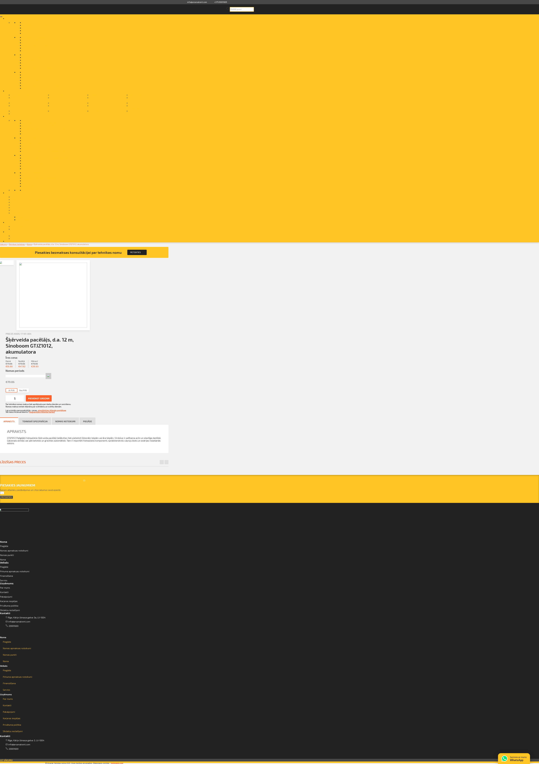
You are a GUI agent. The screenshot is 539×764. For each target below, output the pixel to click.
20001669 (13, 626)
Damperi (94, 94)
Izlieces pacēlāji (30, 60)
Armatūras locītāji (20, 94)
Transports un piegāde (22, 196)
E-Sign (14, 210)
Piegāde (4, 546)
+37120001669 (220, 2)
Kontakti (15, 235)
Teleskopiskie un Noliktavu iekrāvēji (40, 178)
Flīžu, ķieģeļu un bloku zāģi (35, 54)
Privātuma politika (9, 605)
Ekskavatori (56, 97)
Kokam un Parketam (32, 145)
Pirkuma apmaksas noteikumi (14, 571)
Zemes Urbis (17, 113)
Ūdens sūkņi (28, 88)
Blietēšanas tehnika (32, 30)
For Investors (13, 241)
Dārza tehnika (136, 94)
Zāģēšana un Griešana (33, 183)
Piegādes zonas (25, 217)
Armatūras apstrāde (32, 27)
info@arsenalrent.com (197, 2)
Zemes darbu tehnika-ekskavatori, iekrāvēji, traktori (48, 186)
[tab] (84, 637)
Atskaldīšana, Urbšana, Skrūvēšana (40, 125)
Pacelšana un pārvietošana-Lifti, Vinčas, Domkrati (47, 163)
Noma (9, 116)
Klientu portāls (18, 226)
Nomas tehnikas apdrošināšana (27, 199)
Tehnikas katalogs (17, 244)
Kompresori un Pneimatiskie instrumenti (42, 148)
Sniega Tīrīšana (30, 190)
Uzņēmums (6, 694)
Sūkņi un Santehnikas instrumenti (39, 175)
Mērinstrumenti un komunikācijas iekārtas (43, 160)
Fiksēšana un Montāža (33, 143)
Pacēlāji (55, 105)
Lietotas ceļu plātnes (100, 103)
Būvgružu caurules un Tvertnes (37, 133)
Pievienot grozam (38, 398)
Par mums (11, 231)
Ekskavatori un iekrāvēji (34, 50)
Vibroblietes (135, 111)
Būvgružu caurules (31, 40)
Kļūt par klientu (19, 229)
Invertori (15, 103)
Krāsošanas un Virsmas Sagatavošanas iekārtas (46, 151)
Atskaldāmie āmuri (60, 94)
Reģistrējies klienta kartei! (42, 412)
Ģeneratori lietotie (99, 97)
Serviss (15, 207)
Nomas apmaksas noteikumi (14, 550)
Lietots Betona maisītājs (141, 103)
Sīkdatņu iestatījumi (10, 610)
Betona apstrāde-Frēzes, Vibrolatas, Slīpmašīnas (47, 128)
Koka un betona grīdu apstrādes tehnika (42, 62)
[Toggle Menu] (1, 16)
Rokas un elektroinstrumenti (36, 74)
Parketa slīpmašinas (100, 105)
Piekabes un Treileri (32, 168)
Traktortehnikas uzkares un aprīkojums (41, 85)
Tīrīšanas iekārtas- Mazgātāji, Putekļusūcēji (44, 180)
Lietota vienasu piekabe (63, 103)
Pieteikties (135, 252)
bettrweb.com (117, 763)
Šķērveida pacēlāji (31, 82)
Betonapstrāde (30, 33)
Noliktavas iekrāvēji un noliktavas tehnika (43, 68)
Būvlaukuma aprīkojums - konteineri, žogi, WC (45, 157)
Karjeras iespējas (9, 601)
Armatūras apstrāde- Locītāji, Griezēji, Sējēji (44, 123)
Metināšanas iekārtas (33, 155)
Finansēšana (17, 204)
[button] (6, 760)
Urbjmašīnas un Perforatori (103, 111)
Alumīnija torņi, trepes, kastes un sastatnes (44, 120)
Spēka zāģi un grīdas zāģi (35, 80)
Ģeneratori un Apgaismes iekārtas (39, 57)
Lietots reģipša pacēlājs (23, 105)
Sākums (3, 244)
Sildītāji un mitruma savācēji (36, 77)
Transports (16, 212)
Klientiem (10, 222)
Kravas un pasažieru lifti (34, 65)
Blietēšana (27, 131)
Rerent (14, 202)
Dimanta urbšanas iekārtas (36, 45)
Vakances (16, 238)
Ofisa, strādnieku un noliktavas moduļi (41, 72)
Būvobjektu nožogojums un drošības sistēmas (45, 37)
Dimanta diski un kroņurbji (35, 48)
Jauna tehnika (13, 18)
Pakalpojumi (12, 192)
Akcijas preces (29, 22)
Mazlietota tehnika (16, 90)
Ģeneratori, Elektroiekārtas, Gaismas (40, 140)
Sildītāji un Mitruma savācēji (36, 172)
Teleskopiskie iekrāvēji (33, 42)
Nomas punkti (24, 219)
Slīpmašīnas (57, 111)
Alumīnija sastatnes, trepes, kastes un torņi (44, 25)
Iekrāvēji (133, 97)
